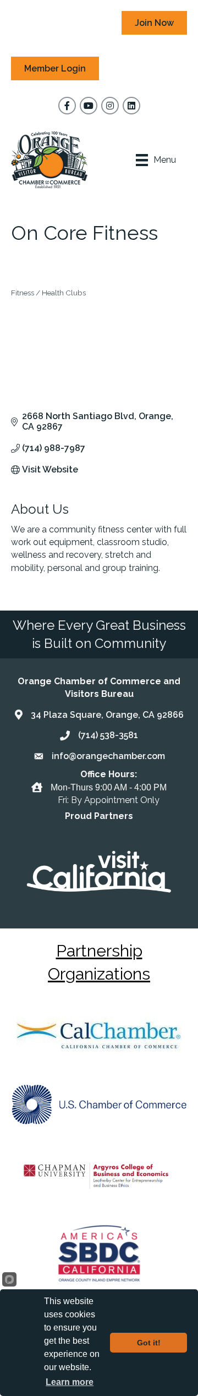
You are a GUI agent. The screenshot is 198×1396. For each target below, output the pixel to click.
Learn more (70, 1382)
